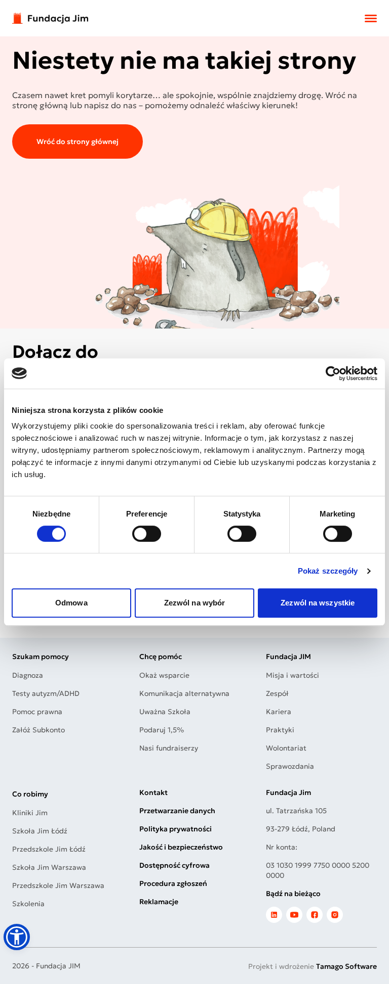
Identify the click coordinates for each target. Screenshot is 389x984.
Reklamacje (158, 901)
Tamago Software (346, 966)
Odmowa (71, 602)
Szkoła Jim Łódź (39, 830)
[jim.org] (274, 915)
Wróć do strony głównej (77, 141)
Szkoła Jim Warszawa (49, 867)
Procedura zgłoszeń (173, 883)
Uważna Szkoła (164, 711)
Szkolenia (28, 903)
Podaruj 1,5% (161, 729)
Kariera (278, 711)
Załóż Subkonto (38, 729)
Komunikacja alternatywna (184, 693)
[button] (16, 937)
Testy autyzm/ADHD (46, 693)
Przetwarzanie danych (177, 810)
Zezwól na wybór (194, 602)
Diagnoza (27, 675)
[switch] (146, 534)
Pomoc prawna (37, 711)
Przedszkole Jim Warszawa (58, 885)
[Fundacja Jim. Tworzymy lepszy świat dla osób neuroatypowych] (50, 18)
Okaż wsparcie (164, 675)
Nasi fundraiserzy (168, 748)
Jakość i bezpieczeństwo (181, 847)
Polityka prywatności (175, 828)
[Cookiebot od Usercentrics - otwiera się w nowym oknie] (333, 373)
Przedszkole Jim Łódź (49, 849)
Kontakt (153, 792)
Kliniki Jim (30, 812)
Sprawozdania (290, 766)
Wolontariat (286, 748)
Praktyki (280, 729)
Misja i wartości (292, 675)
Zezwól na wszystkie (318, 602)
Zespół (277, 693)
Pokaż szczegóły (328, 571)
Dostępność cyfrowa (174, 865)
